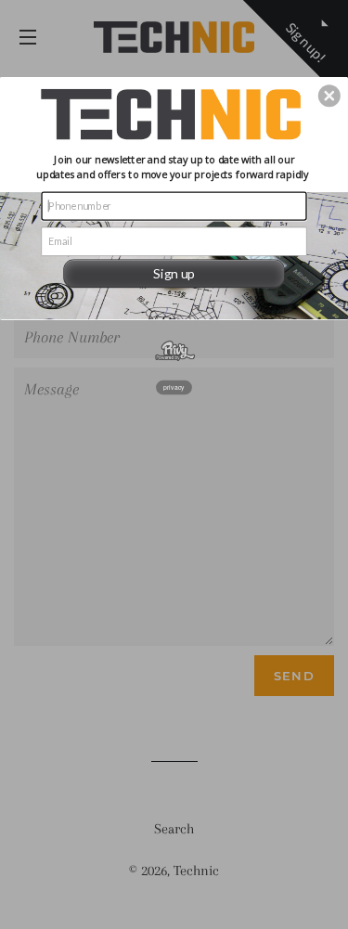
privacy (174, 387)
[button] (329, 95)
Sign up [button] (173, 272)
